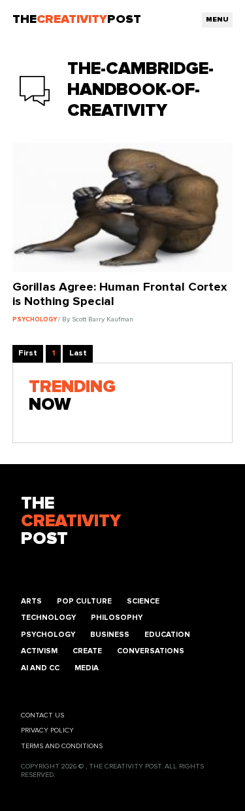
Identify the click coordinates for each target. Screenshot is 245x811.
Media (86, 668)
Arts (31, 601)
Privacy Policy (47, 730)
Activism (39, 651)
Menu (217, 19)
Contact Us (42, 715)
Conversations (150, 651)
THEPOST (71, 521)
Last (78, 353)
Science (143, 601)
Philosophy (116, 617)
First (27, 353)
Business (109, 634)
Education (167, 634)
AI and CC (40, 668)
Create (87, 651)
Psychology (48, 634)
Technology (48, 617)
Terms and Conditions (62, 746)
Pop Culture (84, 601)
